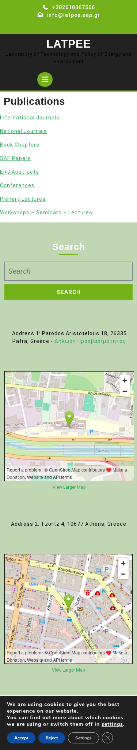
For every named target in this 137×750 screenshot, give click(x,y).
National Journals (23, 131)
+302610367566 (73, 7)
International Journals (30, 118)
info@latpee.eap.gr (73, 15)
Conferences (17, 185)
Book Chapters (19, 145)
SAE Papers (15, 158)
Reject (52, 738)
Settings (83, 738)
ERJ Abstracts (19, 172)
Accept (21, 738)
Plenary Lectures (23, 199)
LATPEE (68, 44)
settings (112, 724)
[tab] (45, 79)
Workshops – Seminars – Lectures (46, 212)
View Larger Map (69, 487)
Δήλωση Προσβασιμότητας (90, 341)
